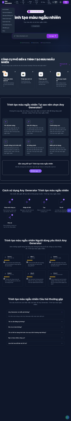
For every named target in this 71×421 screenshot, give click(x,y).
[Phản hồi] (67, 417)
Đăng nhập (66, 2)
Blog (44, 2)
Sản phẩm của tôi (49, 2)
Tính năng (17, 2)
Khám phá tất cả (63, 64)
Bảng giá (30, 2)
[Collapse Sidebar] (16, 9)
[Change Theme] (60, 2)
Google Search (36, 26)
